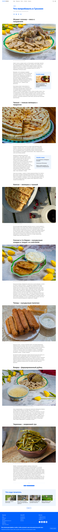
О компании (22, 516)
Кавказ (5, 1)
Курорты (3, 519)
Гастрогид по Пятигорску (41, 163)
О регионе (4, 518)
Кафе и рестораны (5, 524)
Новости (21, 519)
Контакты (22, 520)
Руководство (22, 518)
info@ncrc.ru (41, 519)
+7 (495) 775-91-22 (42, 516)
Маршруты (4, 523)
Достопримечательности (6, 520)
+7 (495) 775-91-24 (42, 518)
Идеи (3, 516)
